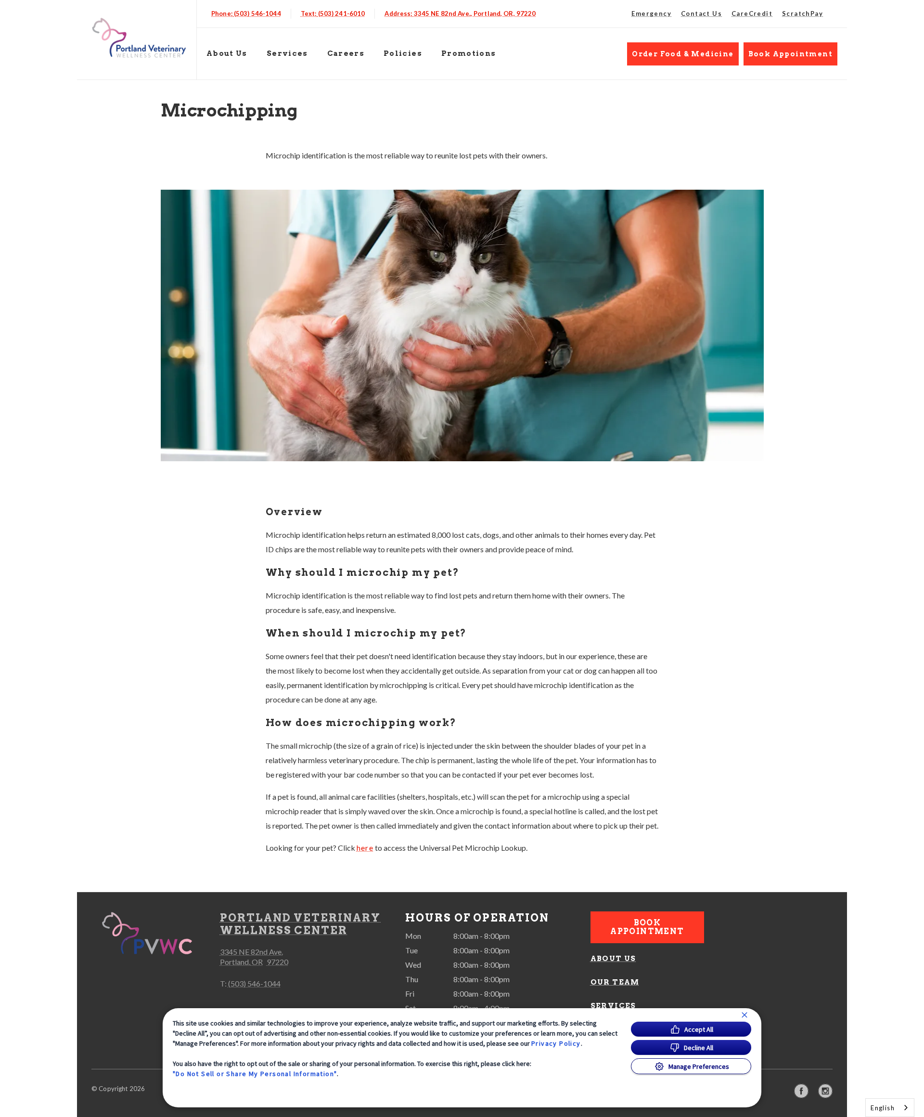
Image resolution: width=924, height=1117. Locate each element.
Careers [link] (345, 53)
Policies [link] (403, 53)
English (883, 1108)
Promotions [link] (468, 53)
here (365, 848)
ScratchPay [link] (802, 13)
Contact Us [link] (701, 13)
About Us (226, 53)
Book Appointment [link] (790, 54)
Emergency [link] (651, 13)
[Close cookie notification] (744, 1015)
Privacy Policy (556, 1043)
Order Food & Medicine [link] (682, 54)
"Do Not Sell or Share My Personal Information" (255, 1073)
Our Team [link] (615, 982)
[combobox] (889, 1107)
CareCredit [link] (752, 13)
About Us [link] (613, 958)
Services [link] (287, 53)
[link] (139, 38)
